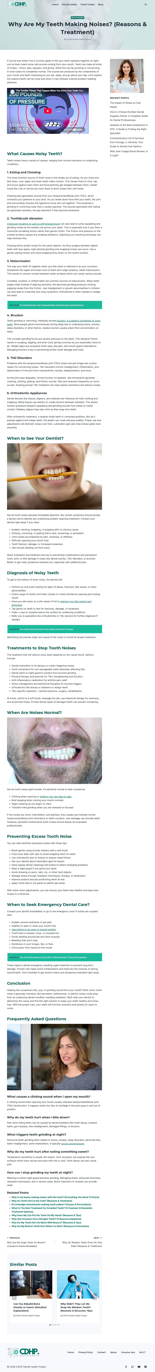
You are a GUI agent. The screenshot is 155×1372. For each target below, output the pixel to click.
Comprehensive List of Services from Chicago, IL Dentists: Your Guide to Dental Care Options (127, 142)
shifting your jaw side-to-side (55, 796)
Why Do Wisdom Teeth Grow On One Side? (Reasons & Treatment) (82, 1242)
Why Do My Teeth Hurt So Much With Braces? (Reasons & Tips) (46, 1222)
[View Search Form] (145, 4)
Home (55, 4)
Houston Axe (128, 1352)
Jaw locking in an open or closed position (34, 929)
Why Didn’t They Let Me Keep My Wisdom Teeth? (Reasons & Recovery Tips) (76, 1307)
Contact (101, 1352)
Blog (100, 4)
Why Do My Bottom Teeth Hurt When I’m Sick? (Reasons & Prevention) (50, 1226)
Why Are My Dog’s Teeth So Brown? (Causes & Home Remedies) (26, 1242)
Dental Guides (69, 4)
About (113, 1352)
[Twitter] (132, 1366)
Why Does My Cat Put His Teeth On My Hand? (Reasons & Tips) (46, 1215)
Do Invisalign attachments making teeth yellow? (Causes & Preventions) (51, 1204)
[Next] (94, 1296)
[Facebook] (125, 1366)
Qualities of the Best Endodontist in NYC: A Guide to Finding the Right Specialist (129, 129)
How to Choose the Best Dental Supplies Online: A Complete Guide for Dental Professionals (129, 116)
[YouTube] (139, 1366)
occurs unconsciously (72, 1143)
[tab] (50, 1324)
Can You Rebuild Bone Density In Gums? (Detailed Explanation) (29, 1307)
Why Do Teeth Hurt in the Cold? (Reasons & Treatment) (42, 1200)
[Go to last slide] (14, 1296)
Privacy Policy (86, 1352)
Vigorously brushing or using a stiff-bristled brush (33, 223)
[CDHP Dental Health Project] (17, 4)
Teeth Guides (87, 4)
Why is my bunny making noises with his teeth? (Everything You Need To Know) (55, 1197)
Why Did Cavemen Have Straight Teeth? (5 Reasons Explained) (46, 1219)
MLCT (142, 1352)
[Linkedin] (145, 1366)
